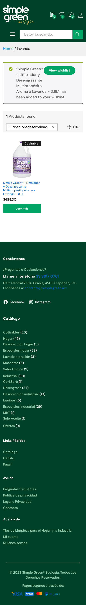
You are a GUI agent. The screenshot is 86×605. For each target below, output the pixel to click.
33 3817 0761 (47, 276)
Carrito (8, 458)
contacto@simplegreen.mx (46, 288)
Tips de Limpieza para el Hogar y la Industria (37, 530)
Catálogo (10, 452)
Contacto (10, 508)
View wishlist (59, 70)
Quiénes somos (15, 543)
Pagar (7, 464)
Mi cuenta (10, 537)
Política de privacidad (20, 495)
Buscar (77, 34)
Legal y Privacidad (17, 501)
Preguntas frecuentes (19, 489)
